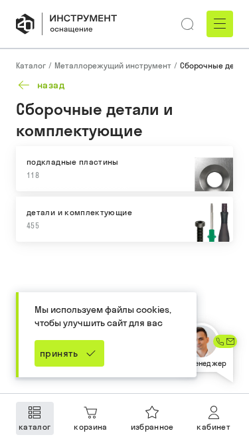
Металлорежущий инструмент (112, 65)
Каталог (31, 65)
